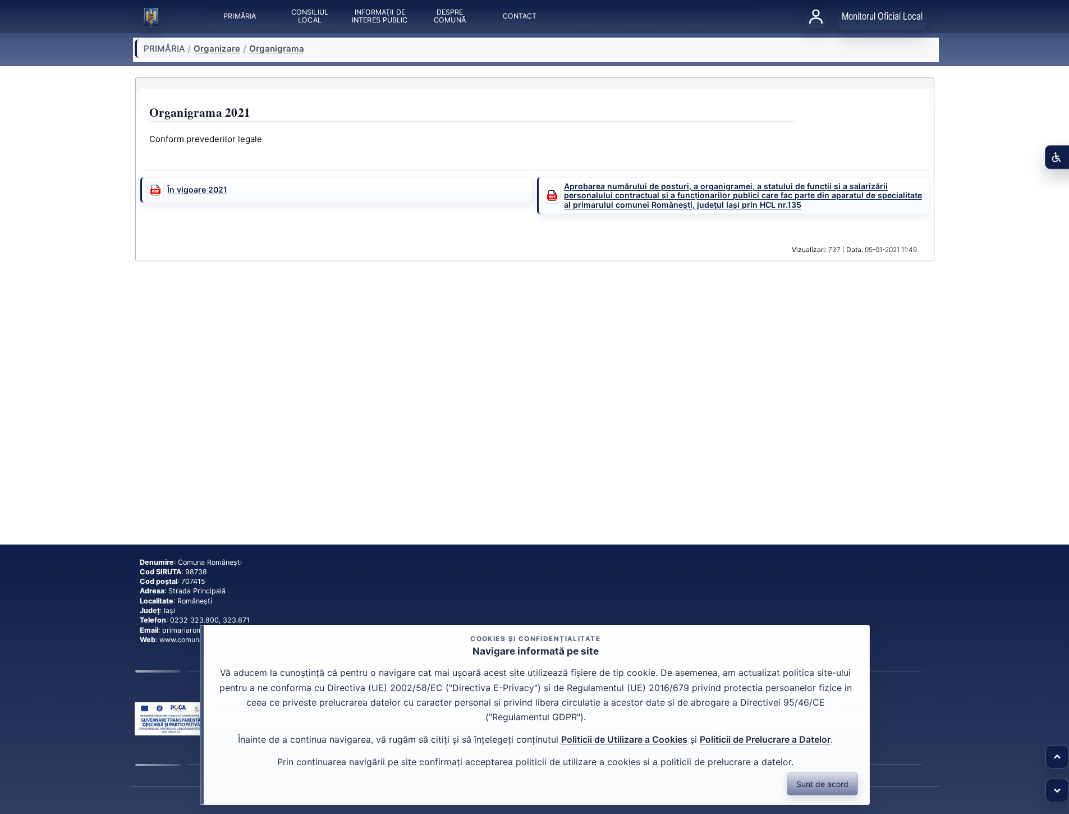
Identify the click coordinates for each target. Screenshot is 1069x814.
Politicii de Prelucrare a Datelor (765, 739)
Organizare (217, 49)
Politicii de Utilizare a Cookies (624, 739)
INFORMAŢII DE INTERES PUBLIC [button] (379, 16)
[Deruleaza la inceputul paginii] (1057, 757)
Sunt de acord (822, 784)
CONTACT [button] (519, 16)
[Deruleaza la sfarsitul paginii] (1057, 790)
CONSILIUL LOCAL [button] (309, 16)
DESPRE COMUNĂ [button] (450, 16)
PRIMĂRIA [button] (239, 16)
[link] (171, 719)
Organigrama (276, 49)
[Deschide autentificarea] (816, 16)
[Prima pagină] (151, 17)
